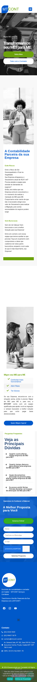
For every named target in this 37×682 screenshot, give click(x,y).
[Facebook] (4, 608)
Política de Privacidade (23, 679)
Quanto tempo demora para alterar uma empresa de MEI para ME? (18, 466)
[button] (30, 9)
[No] (33, 675)
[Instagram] (9, 608)
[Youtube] (15, 608)
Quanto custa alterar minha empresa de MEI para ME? (17, 455)
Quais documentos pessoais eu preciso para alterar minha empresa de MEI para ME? (18, 477)
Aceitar (10, 679)
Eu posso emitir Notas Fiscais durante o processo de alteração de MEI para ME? (19, 489)
